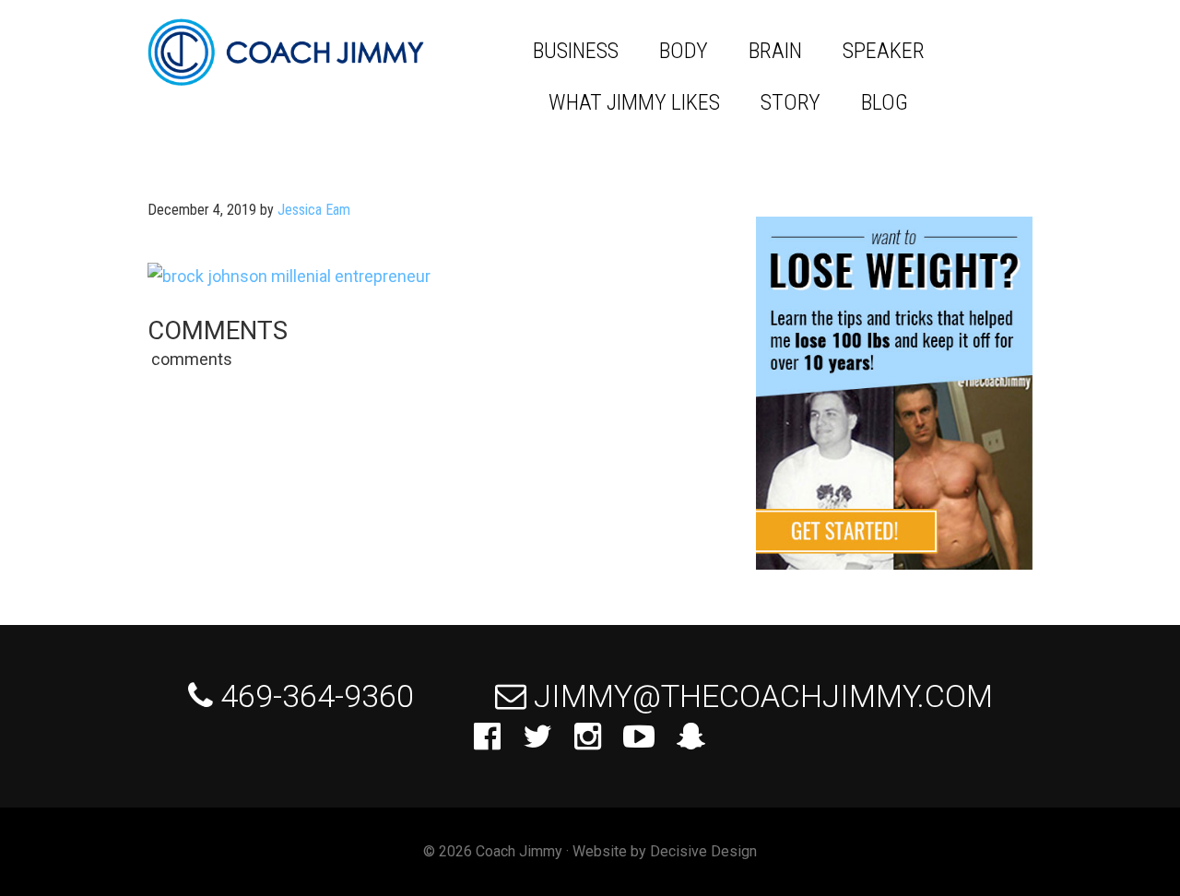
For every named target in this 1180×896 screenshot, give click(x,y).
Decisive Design (703, 851)
